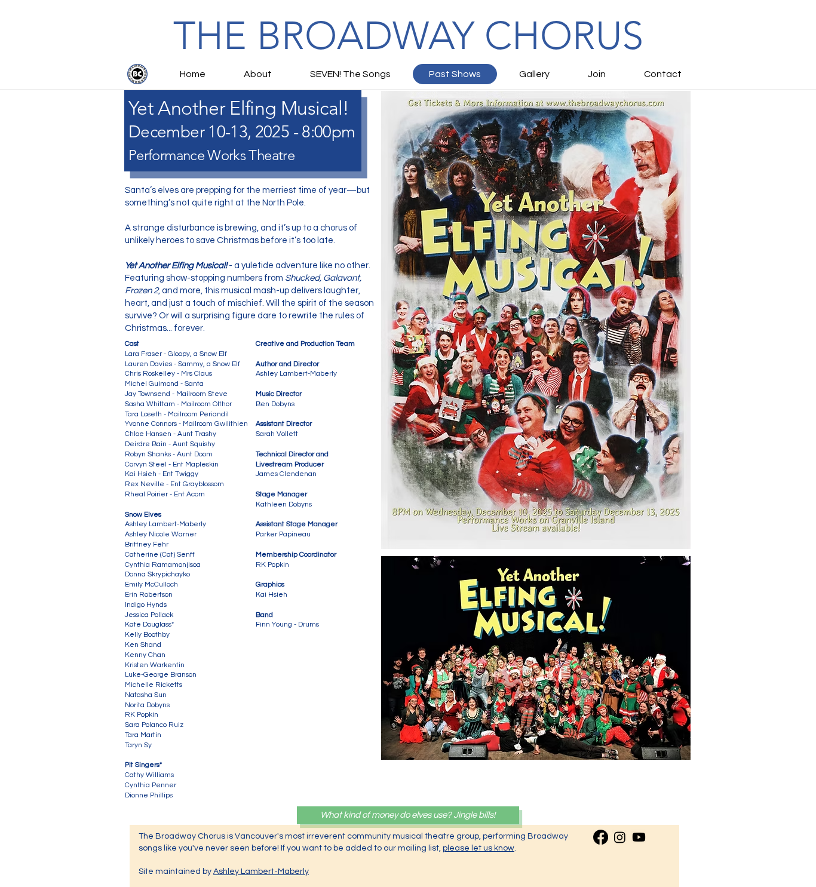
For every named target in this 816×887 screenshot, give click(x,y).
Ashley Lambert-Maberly (261, 871)
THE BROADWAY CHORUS (408, 36)
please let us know (478, 848)
